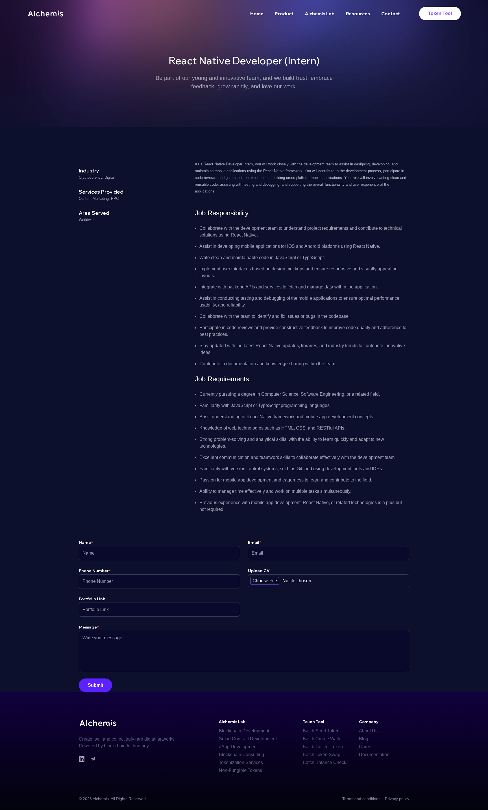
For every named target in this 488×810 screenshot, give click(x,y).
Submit (95, 685)
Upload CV (259, 570)
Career (366, 746)
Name (86, 542)
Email (255, 542)
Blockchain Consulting (241, 754)
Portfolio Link (92, 598)
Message (89, 627)
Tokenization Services (241, 762)
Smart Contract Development (248, 738)
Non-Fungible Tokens (240, 770)
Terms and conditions (361, 798)
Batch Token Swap (321, 754)
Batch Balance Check (324, 762)
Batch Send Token (321, 730)
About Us (368, 730)
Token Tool (440, 13)
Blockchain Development (244, 730)
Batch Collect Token (323, 746)
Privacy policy (397, 798)
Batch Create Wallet (323, 738)
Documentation (374, 754)
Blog (363, 738)
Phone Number (95, 570)
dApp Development (238, 746)
